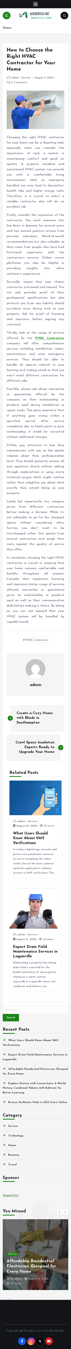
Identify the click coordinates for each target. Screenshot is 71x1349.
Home (7, 28)
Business (13, 1155)
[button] (60, 1212)
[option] (35, 1254)
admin (15, 77)
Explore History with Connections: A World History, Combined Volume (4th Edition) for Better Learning (34, 1088)
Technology (15, 1135)
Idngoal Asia (11, 1195)
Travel (12, 1164)
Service (26, 77)
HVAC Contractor (49, 338)
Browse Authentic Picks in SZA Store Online (37, 1102)
